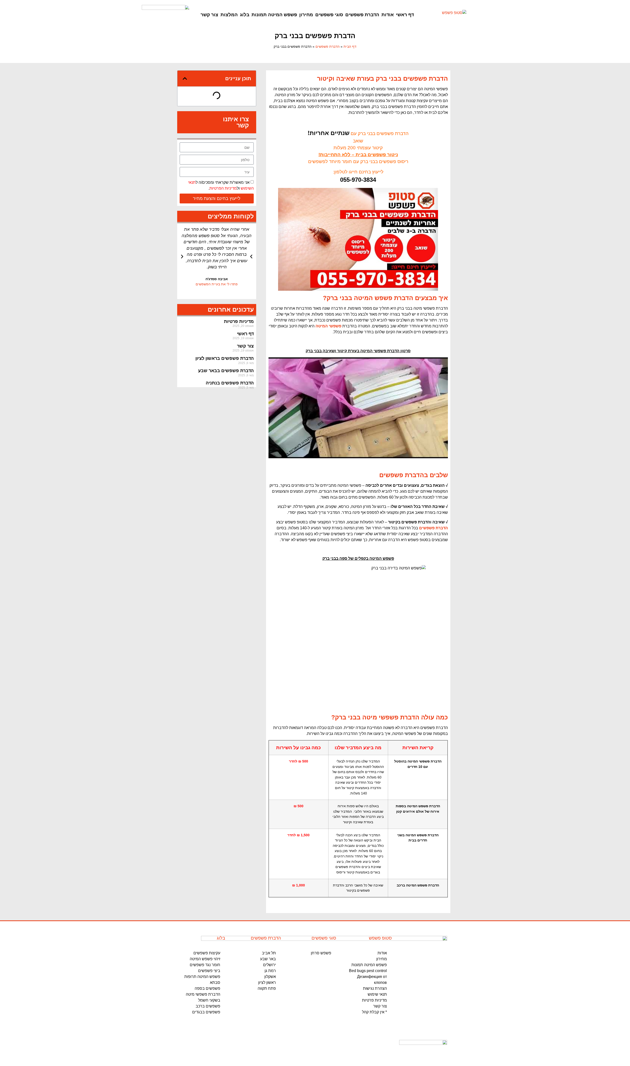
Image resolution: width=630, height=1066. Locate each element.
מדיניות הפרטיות (223, 188)
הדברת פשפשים (362, 14)
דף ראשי (405, 14)
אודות (387, 14)
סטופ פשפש (380, 938)
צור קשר (209, 14)
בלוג (244, 14)
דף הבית (350, 46)
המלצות (229, 14)
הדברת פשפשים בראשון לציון (224, 358)
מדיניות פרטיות (239, 321)
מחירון (306, 14)
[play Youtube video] (358, 407)
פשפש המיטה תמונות (274, 14)
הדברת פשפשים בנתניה (230, 383)
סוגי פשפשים (329, 14)
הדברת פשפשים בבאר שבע (226, 370)
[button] (184, 78)
